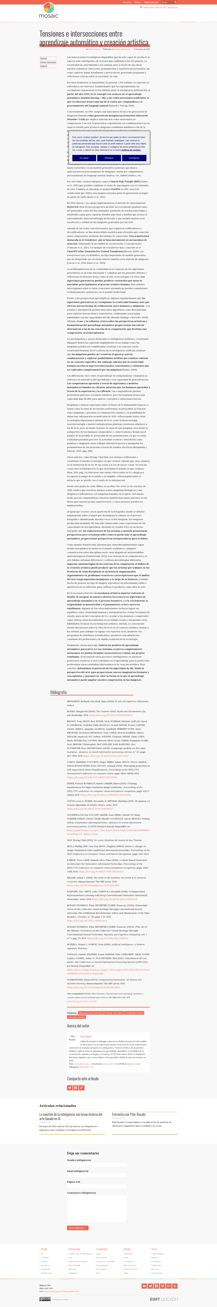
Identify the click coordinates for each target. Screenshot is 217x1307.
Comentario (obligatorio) (81, 1192)
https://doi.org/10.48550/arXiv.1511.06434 (114, 899)
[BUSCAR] (175, 2)
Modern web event (151, 2)
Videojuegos (101, 1269)
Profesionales (157, 1273)
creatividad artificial (134, 1013)
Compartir (43, 66)
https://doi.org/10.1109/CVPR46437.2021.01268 (105, 794)
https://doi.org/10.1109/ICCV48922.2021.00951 (92, 777)
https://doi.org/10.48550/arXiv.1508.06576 (90, 808)
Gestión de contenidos (105, 1261)
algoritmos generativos (89, 1013)
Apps (98, 1254)
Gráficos (44, 1261)
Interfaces (45, 1265)
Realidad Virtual (130, 1269)
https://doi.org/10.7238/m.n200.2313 (82, 1001)
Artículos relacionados (48, 62)
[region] (109, 147)
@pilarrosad (133, 1064)
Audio (126, 1257)
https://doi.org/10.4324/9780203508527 (111, 715)
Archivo (137, 2)
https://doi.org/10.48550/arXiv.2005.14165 (106, 755)
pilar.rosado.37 (109, 1064)
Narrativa (72, 1269)
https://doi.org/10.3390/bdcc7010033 (107, 938)
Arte (70, 1257)
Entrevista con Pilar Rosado (128, 1114)
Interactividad (74, 1265)
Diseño (117, 49)
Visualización (46, 1273)
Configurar (134, 158)
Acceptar (84, 158)
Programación (102, 1265)
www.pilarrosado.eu (83, 1064)
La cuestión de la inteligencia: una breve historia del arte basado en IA (70, 1116)
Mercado (155, 1269)
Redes (154, 1249)
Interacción (126, 49)
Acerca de (127, 2)
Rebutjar (109, 158)
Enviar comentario (76, 1227)
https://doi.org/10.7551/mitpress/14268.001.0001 (93, 987)
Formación (155, 1261)
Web (98, 1273)
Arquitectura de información (80, 1254)
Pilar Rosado (94, 49)
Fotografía (128, 1261)
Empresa (155, 1257)
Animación (128, 1254)
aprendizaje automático (112, 1013)
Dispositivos (101, 1257)
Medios (127, 1249)
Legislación (156, 1265)
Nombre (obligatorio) (79, 1160)
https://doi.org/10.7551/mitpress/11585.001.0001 (93, 885)
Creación (44, 1257)
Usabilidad (73, 1273)
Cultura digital (157, 1254)
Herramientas (129, 1265)
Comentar (43, 58)
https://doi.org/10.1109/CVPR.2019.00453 (101, 871)
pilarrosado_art (86, 1067)
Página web (73, 1181)
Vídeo (126, 1273)
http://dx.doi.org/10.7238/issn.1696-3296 (61, 1291)
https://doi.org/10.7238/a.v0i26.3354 (87, 920)
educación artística (76, 1017)
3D (42, 1254)
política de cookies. (131, 150)
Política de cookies (61, 1299)
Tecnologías (102, 1249)
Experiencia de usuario (78, 1261)
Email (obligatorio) (77, 1171)
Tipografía (45, 1269)
